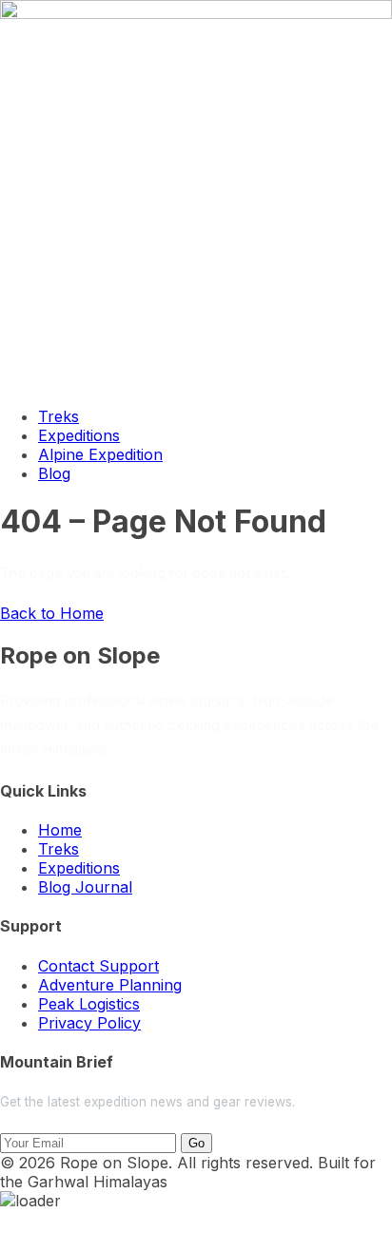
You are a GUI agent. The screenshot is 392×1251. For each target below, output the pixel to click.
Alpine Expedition (100, 454)
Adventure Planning (110, 984)
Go (196, 1143)
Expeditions (79, 435)
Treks (58, 416)
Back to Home (52, 613)
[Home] (196, 13)
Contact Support (98, 965)
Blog (54, 473)
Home (60, 829)
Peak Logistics (89, 1003)
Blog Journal (85, 886)
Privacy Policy (89, 1022)
